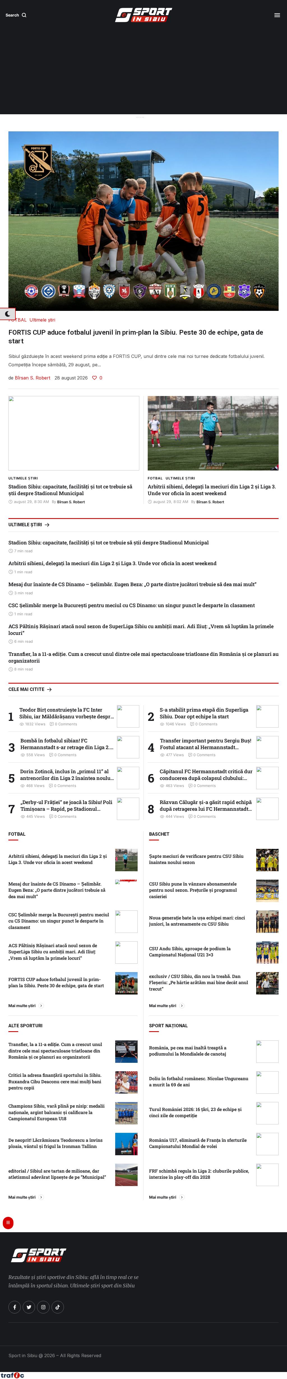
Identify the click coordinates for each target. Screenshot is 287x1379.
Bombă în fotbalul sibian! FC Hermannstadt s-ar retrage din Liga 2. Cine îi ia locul (65, 747)
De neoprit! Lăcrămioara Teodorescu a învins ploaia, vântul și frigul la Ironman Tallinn (55, 1143)
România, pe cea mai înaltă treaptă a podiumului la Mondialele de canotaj (187, 1051)
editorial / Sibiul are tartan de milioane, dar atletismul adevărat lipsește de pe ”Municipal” (57, 1174)
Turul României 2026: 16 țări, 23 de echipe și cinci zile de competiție (195, 1112)
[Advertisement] (143, 72)
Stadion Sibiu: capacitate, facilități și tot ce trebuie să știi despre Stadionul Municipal (70, 490)
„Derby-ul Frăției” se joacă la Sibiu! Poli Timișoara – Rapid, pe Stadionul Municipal (66, 809)
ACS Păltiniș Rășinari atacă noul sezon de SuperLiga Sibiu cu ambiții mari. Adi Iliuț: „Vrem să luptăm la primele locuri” (52, 951)
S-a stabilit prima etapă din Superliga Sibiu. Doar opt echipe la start (204, 713)
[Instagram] (43, 1307)
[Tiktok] (58, 1307)
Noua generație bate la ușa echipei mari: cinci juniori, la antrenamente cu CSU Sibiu (197, 921)
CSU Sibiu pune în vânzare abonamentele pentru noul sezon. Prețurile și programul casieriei (193, 890)
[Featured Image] (73, 433)
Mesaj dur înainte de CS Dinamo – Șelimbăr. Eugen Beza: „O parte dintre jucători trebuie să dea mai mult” (132, 584)
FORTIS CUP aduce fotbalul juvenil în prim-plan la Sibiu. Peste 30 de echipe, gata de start (56, 982)
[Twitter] (29, 1307)
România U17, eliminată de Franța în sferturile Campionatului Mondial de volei (198, 1143)
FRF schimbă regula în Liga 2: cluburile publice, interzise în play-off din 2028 (199, 1174)
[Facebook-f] (14, 1307)
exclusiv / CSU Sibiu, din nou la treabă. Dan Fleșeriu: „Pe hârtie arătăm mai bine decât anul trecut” (198, 982)
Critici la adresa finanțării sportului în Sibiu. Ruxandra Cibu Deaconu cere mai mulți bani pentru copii (54, 1081)
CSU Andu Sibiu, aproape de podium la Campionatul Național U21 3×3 (190, 951)
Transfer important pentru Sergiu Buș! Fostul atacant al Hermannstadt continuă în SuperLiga (205, 747)
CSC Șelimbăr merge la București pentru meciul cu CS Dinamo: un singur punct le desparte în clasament (131, 605)
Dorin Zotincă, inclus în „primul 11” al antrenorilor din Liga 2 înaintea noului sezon (66, 778)
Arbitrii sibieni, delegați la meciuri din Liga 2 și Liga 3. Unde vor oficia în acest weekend (212, 490)
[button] (16, 15)
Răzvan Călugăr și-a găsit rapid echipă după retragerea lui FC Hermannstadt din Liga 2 (206, 809)
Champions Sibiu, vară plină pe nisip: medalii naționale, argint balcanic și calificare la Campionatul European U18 (56, 1112)
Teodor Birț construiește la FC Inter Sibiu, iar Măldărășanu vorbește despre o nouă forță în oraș (66, 716)
